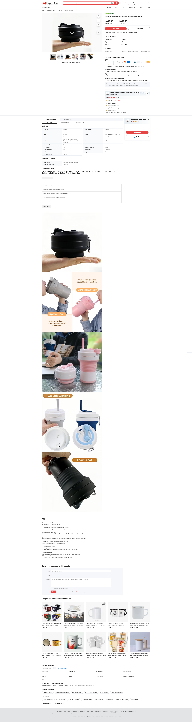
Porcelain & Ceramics (77, 692)
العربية (104, 712)
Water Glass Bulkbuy (59, 703)
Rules (149, 7)
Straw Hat (71, 674)
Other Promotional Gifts (128, 676)
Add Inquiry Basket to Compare (72, 62)
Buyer (115, 7)
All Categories (47, 7)
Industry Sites (105, 711)
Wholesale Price (98, 711)
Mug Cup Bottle (134, 699)
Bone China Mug (104, 692)
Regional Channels (114, 711)
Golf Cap (44, 676)
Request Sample (132, 32)
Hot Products (59, 711)
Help (123, 7)
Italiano (88, 712)
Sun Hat (98, 674)
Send (53, 592)
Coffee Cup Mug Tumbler (122, 699)
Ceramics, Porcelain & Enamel (62, 692)
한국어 (108, 712)
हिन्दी (116, 712)
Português (71, 712)
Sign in (148, 4)
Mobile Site (128, 711)
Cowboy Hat (72, 671)
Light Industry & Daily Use (51, 10)
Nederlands (99, 712)
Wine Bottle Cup (109, 699)
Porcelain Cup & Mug (68, 10)
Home (43, 10)
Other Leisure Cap (127, 671)
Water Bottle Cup (99, 699)
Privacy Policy (118, 716)
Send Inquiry (115, 28)
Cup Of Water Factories (73, 699)
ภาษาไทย (120, 712)
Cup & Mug (60, 10)
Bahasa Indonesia (137, 712)
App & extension (131, 7)
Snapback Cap (99, 671)
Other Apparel (45, 671)
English (60, 712)
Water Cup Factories (60, 699)
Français (76, 712)
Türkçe (125, 712)
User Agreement (104, 716)
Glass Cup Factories (47, 699)
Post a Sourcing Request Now (84, 592)
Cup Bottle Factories (87, 699)
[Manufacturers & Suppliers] (50, 3)
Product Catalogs (63, 668)
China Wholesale (89, 711)
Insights (134, 711)
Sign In (107, 112)
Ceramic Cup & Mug (47, 692)
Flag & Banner (99, 676)
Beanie (70, 676)
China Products (67, 711)
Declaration (111, 716)
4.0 (131, 121)
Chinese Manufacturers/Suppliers (78, 711)
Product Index (122, 711)
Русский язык (82, 712)
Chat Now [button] (140, 28)
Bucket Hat (44, 674)
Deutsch (93, 712)
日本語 (112, 712)
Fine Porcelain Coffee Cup (91, 692)
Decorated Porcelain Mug (117, 692)
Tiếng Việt (130, 712)
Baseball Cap (126, 674)
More (43, 679)
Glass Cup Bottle (47, 703)
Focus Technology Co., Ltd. (86, 716)
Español (65, 712)
